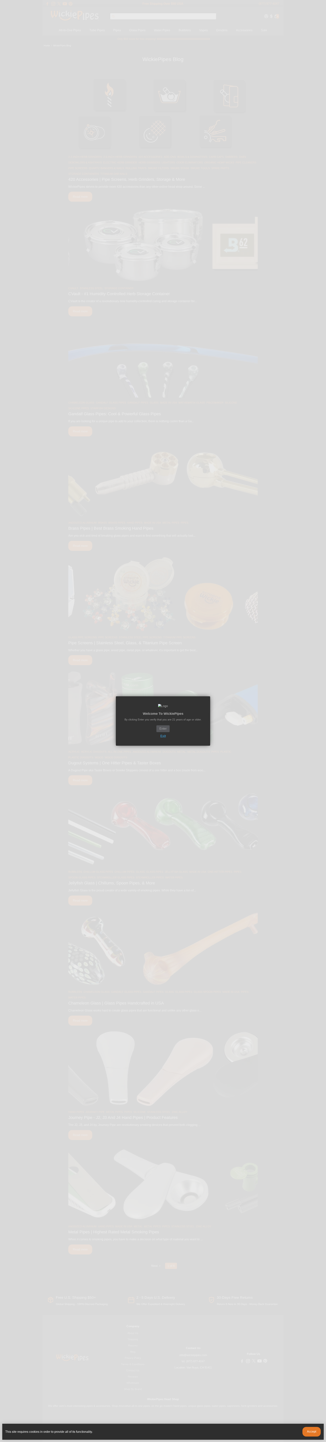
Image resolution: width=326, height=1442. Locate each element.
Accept (311, 1431)
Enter (163, 728)
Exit (163, 736)
